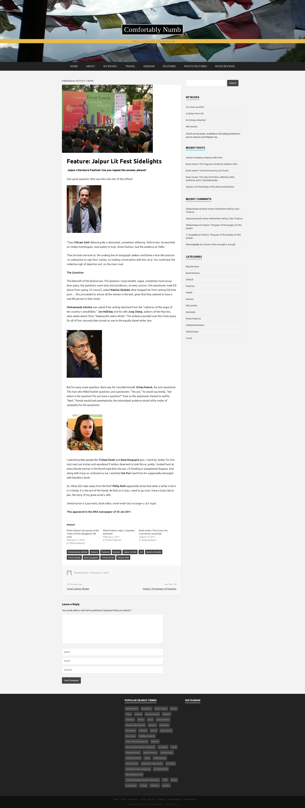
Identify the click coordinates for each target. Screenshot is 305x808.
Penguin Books (133, 752)
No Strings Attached (196, 120)
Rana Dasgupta (91, 557)
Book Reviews (225, 66)
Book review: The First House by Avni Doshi (207, 170)
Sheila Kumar (192, 331)
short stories (132, 763)
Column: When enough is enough (219, 244)
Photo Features (195, 66)
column (138, 714)
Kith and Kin (191, 126)
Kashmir (143, 730)
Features (169, 66)
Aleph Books (132, 708)
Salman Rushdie (133, 758)
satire (147, 758)
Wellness (155, 785)
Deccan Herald (152, 714)
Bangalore (146, 708)
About (90, 66)
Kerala (154, 730)
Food (150, 719)
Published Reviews (195, 325)
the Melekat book (134, 774)
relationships (167, 752)
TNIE (165, 780)
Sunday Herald (161, 769)
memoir (155, 741)
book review (161, 708)
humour (116, 552)
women (166, 785)
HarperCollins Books (135, 725)
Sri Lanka (170, 763)
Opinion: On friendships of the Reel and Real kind (210, 187)
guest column (163, 719)
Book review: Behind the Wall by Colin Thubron (219, 218)
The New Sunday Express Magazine (142, 780)
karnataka (130, 730)
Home (74, 66)
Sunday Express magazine (138, 769)
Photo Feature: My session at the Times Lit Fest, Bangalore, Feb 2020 (83, 533)
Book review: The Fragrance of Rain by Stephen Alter (212, 164)
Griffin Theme (170, 804)
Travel (130, 66)
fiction (141, 719)
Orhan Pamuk (74, 557)
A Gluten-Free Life (195, 113)
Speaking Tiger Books (152, 763)
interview (164, 725)
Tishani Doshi (108, 557)
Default (189, 279)
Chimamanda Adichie (77, 552)
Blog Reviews (192, 266)
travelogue (131, 785)
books (174, 708)
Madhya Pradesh (147, 736)
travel (174, 780)
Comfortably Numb (152, 30)
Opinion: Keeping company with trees (204, 157)
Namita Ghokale (153, 552)
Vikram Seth (123, 557)
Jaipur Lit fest (130, 552)
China (128, 714)
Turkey (143, 785)
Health (189, 292)
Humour (149, 66)
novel (173, 747)
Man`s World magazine (136, 741)
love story (130, 736)
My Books (110, 66)
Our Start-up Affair (195, 107)
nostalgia (163, 747)
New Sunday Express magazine (140, 747)
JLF (141, 552)
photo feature (150, 752)
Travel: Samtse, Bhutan (78, 589)
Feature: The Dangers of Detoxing (159, 589)
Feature (94, 552)
